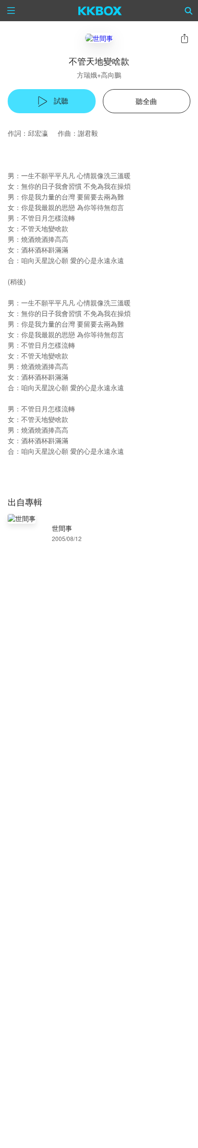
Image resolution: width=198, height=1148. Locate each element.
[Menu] (11, 10)
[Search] (189, 10)
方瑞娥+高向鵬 (99, 74)
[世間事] (99, 38)
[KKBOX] (100, 10)
